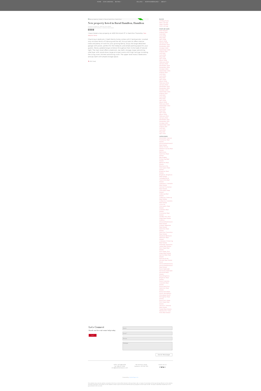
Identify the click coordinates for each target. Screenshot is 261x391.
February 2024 (164, 83)
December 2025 (164, 44)
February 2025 (164, 62)
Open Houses (163, 24)
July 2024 (162, 74)
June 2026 (162, 36)
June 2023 (162, 97)
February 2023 (164, 104)
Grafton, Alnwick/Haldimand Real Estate (165, 221)
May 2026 (162, 37)
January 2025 (163, 63)
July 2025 (162, 53)
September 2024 (164, 70)
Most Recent (163, 30)
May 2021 (162, 132)
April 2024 (162, 79)
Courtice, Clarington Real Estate (164, 206)
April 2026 (162, 39)
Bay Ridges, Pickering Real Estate (164, 159)
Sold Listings (163, 26)
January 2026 (163, 43)
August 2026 (163, 32)
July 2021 (162, 128)
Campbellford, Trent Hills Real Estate (164, 180)
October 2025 (163, 48)
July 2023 (162, 95)
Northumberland (151, 1)
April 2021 (162, 133)
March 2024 (163, 81)
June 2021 (162, 130)
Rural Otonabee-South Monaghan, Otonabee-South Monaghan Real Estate (165, 295)
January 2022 (163, 118)
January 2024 (163, 84)
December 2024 (164, 65)
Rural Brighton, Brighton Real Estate (164, 277)
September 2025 (164, 50)
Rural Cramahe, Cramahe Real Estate (164, 283)
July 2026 (162, 34)
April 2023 (162, 100)
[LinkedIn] (165, 367)
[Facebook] (160, 367)
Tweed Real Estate (165, 309)
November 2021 (164, 121)
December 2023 (164, 86)
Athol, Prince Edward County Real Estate (166, 148)
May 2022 (162, 111)
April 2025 (162, 58)
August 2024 (163, 72)
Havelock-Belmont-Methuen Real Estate (165, 237)
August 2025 (163, 51)
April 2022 (162, 112)
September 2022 (164, 105)
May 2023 (162, 98)
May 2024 (162, 77)
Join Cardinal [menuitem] (108, 1)
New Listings (163, 22)
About (163, 1)
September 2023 (164, 91)
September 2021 (164, 125)
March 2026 (163, 41)
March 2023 (163, 102)
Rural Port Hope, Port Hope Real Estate (165, 302)
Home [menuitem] (99, 1)
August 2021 (163, 126)
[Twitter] (162, 367)
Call (92, 335)
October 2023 (163, 90)
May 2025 (162, 57)
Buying (117, 1)
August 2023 (163, 93)
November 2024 (164, 67)
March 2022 (163, 114)
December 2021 (164, 119)
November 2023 (164, 88)
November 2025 (164, 46)
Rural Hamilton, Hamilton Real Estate (104, 27)
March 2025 (163, 60)
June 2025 (162, 55)
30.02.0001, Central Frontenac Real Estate (165, 140)
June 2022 (162, 109)
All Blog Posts (164, 21)
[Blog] (163, 367)
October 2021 (163, 123)
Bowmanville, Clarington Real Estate (164, 167)
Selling (139, 1)
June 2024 (162, 76)
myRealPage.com (133, 377)
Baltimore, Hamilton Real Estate (164, 153)
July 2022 (162, 107)
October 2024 (163, 69)
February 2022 (164, 116)
